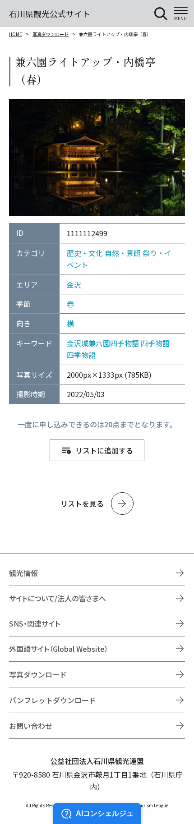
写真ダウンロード (50, 34)
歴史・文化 (85, 252)
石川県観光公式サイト (49, 13)
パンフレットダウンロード (52, 700)
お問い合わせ (30, 725)
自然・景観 (123, 252)
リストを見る (82, 503)
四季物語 (155, 343)
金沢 (74, 284)
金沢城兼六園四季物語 (103, 343)
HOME (15, 34)
